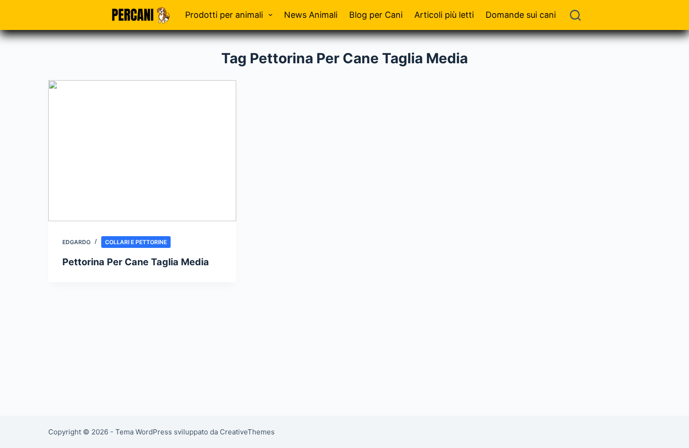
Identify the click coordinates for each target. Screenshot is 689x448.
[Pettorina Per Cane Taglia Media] (142, 150)
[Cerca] (575, 15)
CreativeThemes (247, 431)
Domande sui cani (521, 15)
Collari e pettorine (136, 242)
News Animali (310, 15)
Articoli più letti (444, 15)
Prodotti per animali (224, 15)
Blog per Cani (376, 15)
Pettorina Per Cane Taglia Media (135, 262)
